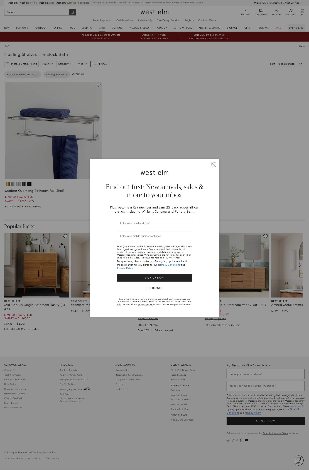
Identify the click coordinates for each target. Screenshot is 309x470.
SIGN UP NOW (154, 277)
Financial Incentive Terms (135, 301)
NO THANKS (155, 288)
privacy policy (145, 304)
